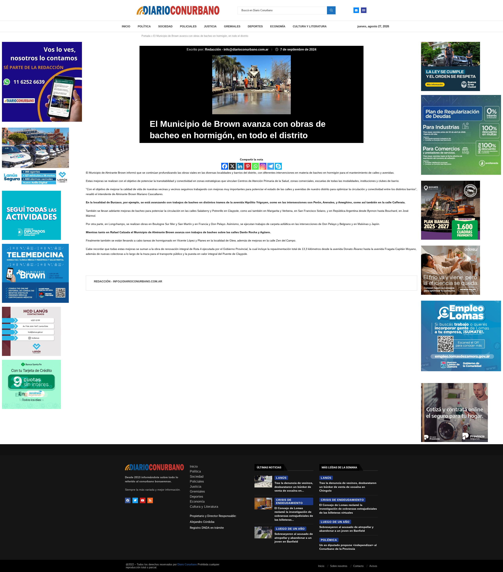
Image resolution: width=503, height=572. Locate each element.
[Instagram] (263, 166)
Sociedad (165, 26)
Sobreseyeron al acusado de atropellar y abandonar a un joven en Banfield (293, 537)
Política (144, 26)
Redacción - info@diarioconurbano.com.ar (237, 49)
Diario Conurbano (187, 564)
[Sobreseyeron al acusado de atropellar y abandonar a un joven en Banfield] (263, 532)
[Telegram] (270, 166)
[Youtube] (142, 500)
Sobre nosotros (338, 566)
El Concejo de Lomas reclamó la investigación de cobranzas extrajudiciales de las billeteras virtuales (348, 508)
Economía (277, 26)
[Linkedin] (240, 166)
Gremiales (232, 26)
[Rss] (150, 500)
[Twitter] (135, 500)
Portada (145, 35)
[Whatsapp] (255, 166)
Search (331, 10)
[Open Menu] (363, 10)
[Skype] (278, 166)
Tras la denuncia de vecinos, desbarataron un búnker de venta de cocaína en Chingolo (347, 486)
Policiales (188, 26)
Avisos (373, 566)
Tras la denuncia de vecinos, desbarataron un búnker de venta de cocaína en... (293, 486)
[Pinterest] (247, 166)
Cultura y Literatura (310, 26)
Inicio (126, 26)
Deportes (255, 26)
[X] (232, 166)
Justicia (210, 26)
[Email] (356, 10)
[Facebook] (224, 166)
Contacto (358, 566)
